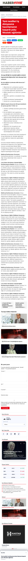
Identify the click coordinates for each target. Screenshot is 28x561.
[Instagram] (11, 434)
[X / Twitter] (7, 434)
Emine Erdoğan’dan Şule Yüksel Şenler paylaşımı (13, 488)
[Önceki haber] (21, 443)
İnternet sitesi (4, 395)
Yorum (3, 371)
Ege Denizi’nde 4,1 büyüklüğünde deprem (11, 486)
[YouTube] (14, 434)
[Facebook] (3, 434)
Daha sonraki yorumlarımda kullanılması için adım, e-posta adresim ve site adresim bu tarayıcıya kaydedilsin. (14, 404)
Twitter (9, 40)
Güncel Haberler (6, 7)
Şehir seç (5, 421)
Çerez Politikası (14, 10)
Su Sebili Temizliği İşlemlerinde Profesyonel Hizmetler (14, 489)
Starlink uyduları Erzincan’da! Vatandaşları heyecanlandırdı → (20, 305)
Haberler (3, 14)
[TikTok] (18, 434)
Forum (23, 7)
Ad (2, 384)
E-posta (3, 389)
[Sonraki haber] (24, 443)
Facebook (14, 40)
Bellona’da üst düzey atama (8, 485)
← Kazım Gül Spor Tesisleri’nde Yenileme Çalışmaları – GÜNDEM (7, 305)
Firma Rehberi (16, 7)
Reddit (4, 42)
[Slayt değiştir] (11, 548)
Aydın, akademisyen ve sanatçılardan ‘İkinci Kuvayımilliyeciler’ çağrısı (12, 492)
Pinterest (9, 42)
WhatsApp (20, 40)
